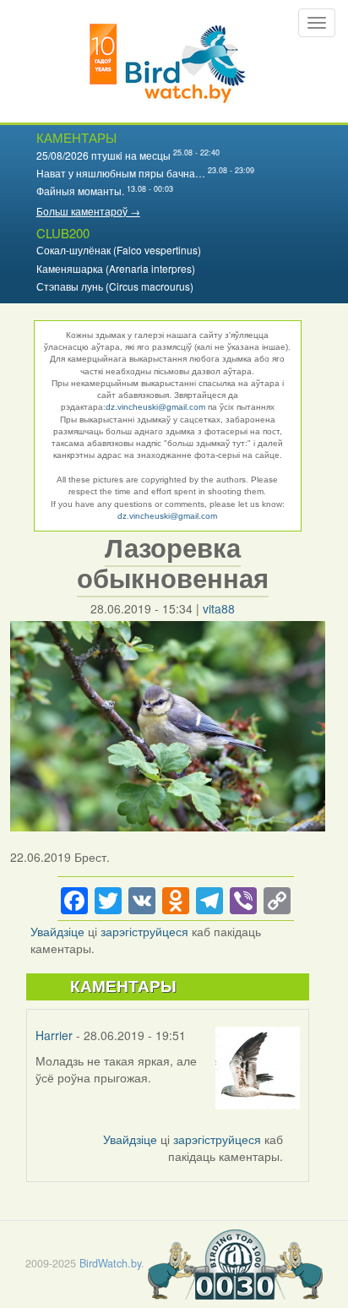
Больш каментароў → (88, 211)
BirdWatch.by (110, 1263)
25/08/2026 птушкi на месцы (103, 155)
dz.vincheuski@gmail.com (155, 406)
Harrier (54, 1035)
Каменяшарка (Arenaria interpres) (115, 268)
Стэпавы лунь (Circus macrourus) (114, 286)
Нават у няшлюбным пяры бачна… (120, 173)
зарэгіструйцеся (144, 931)
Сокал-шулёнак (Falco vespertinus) (118, 250)
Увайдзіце (57, 931)
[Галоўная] (167, 61)
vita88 (219, 608)
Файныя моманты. (80, 190)
